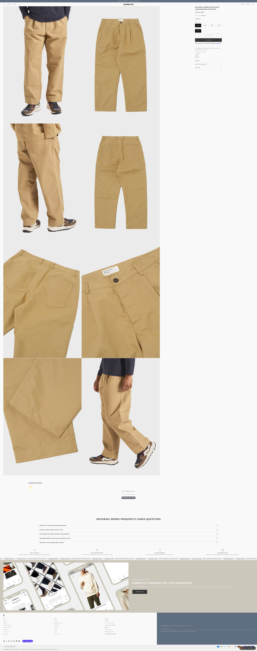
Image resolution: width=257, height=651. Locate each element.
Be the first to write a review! (129, 497)
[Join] (252, 628)
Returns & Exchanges (7, 625)
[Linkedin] (16, 641)
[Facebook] (4, 641)
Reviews (55, 631)
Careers (55, 629)
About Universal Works (201, 64)
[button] (9, 4)
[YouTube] (19, 641)
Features (197, 60)
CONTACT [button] (107, 618)
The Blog (56, 627)
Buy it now (208, 40)
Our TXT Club (56, 625)
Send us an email (108, 629)
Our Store (197, 67)
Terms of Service (191, 631)
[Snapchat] (14, 641)
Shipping (5, 623)
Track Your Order (6, 627)
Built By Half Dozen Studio (50, 649)
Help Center (5, 634)
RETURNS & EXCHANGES (109, 631)
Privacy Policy (183, 631)
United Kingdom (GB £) (9, 646)
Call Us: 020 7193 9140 (109, 623)
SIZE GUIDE (198, 18)
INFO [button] (55, 618)
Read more (197, 56)
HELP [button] (4, 618)
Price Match (5, 629)
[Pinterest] (9, 641)
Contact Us (5, 620)
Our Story (56, 620)
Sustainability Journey (58, 623)
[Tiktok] (6, 641)
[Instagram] (11, 641)
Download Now (139, 591)
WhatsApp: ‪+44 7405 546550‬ (110, 625)
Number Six (7, 649)
